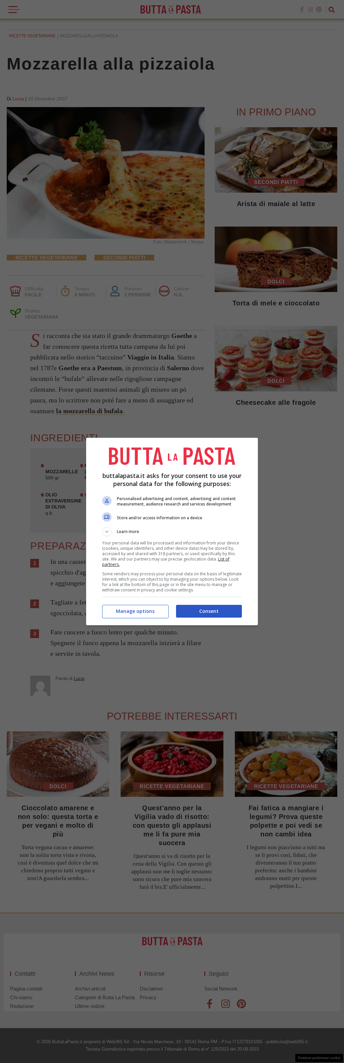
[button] (172, 531)
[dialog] (172, 531)
